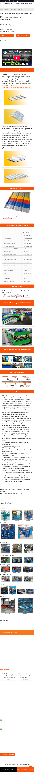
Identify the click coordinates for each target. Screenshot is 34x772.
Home (1, 9)
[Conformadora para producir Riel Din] (9, 675)
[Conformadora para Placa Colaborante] (25, 675)
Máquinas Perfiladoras (16, 9)
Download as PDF (23, 35)
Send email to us (7, 35)
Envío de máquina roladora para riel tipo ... (21, 723)
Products (7, 9)
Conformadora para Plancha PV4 (13, 493)
